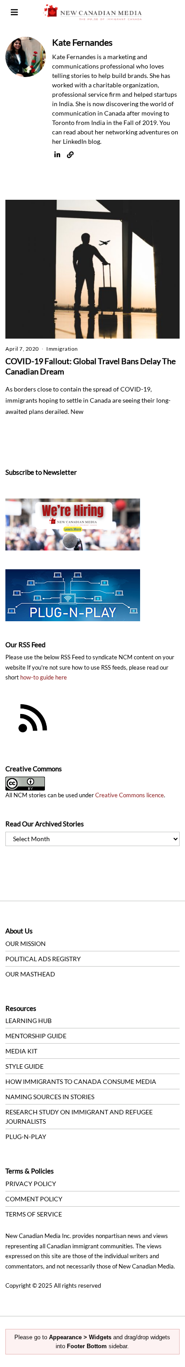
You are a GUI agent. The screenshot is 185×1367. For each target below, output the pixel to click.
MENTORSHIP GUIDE (35, 1036)
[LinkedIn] (57, 155)
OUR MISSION (25, 943)
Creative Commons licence (129, 795)
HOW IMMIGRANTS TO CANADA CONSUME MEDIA (80, 1081)
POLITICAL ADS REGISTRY (43, 959)
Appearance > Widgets (80, 1337)
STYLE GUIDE (24, 1066)
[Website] (70, 155)
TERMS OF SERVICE (33, 1214)
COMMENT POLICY (33, 1199)
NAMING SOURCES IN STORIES (49, 1096)
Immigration (62, 348)
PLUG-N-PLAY (25, 1136)
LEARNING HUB (28, 1020)
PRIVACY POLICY (30, 1183)
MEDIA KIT (21, 1051)
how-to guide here (43, 677)
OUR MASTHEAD (30, 974)
